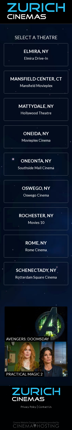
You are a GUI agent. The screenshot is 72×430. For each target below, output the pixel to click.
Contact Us (45, 406)
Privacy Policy (28, 406)
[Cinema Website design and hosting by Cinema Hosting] (36, 424)
